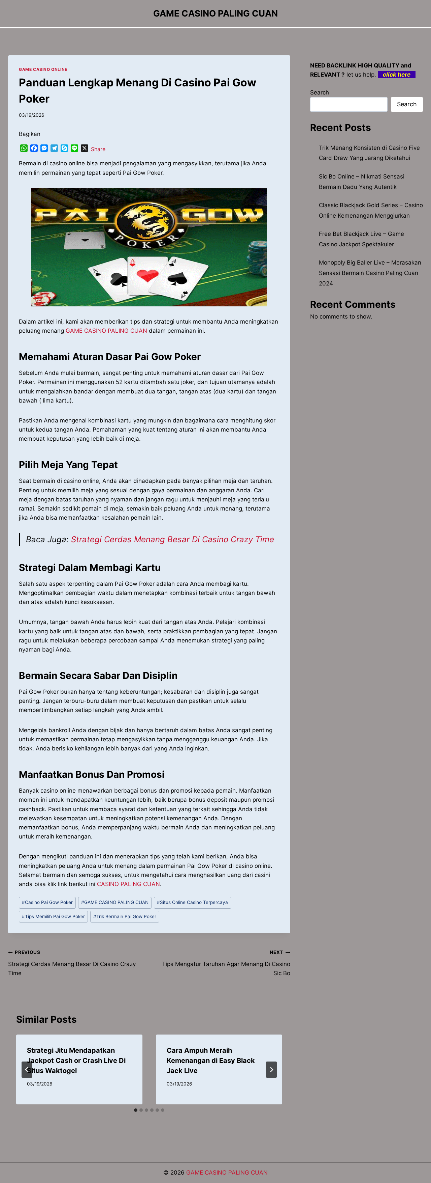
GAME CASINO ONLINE (43, 69)
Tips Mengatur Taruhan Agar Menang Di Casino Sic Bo (226, 963)
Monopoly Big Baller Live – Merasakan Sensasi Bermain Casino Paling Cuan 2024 (370, 272)
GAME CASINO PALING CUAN (114, 902)
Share (98, 149)
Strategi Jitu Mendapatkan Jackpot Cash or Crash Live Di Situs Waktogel (76, 1060)
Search (319, 92)
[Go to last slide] (27, 1070)
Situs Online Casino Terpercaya (192, 902)
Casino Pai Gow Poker (47, 902)
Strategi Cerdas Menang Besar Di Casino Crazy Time (172, 539)
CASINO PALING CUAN (128, 884)
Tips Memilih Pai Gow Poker (53, 916)
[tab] (135, 1110)
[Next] (271, 1070)
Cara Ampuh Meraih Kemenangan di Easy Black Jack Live (211, 1060)
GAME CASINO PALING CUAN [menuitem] (106, 330)
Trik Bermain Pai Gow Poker (124, 916)
